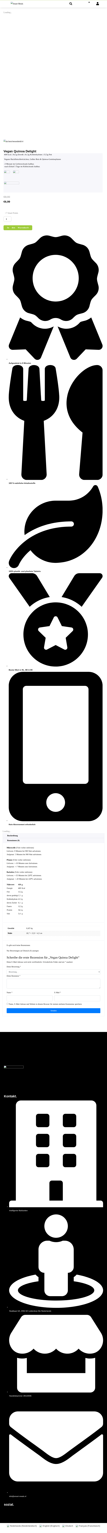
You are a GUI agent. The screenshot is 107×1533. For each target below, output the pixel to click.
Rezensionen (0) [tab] (13, 840)
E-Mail (57, 993)
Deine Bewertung (14, 967)
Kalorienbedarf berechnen (16, 1062)
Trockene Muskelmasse (15, 1047)
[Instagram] (14, 1512)
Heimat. (10, 1039)
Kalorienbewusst (11, 1051)
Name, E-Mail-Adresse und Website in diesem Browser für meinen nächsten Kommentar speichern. (45, 1004)
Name (9, 993)
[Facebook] (7, 1512)
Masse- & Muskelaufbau (15, 1055)
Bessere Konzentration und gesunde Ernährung (26, 1044)
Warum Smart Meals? (14, 1058)
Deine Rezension (13, 976)
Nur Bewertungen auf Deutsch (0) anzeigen (23, 951)
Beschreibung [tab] (12, 836)
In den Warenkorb (18, 228)
